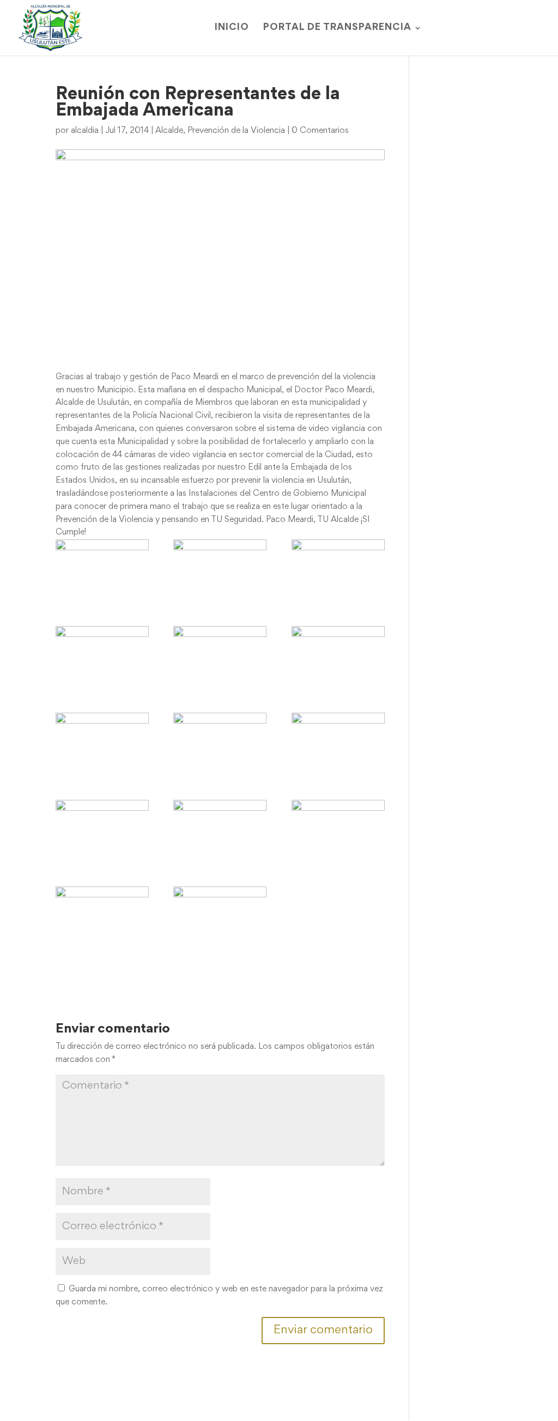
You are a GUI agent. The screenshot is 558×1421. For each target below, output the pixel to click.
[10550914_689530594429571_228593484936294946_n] (102, 657)
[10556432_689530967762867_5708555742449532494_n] (338, 831)
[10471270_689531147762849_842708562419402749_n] (102, 744)
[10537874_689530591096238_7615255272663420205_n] (338, 657)
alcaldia (85, 131)
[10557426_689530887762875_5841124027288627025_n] (102, 917)
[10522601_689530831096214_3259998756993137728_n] (102, 570)
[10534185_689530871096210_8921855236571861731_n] (219, 917)
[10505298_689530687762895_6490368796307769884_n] (338, 570)
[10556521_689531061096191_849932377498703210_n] (219, 831)
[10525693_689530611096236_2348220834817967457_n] (219, 657)
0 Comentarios (320, 131)
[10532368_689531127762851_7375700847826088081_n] (219, 744)
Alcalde (169, 131)
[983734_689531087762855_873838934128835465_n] (338, 744)
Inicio (232, 28)
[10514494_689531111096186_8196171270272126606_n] (102, 831)
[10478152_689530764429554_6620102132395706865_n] (219, 570)
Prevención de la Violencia (236, 131)
